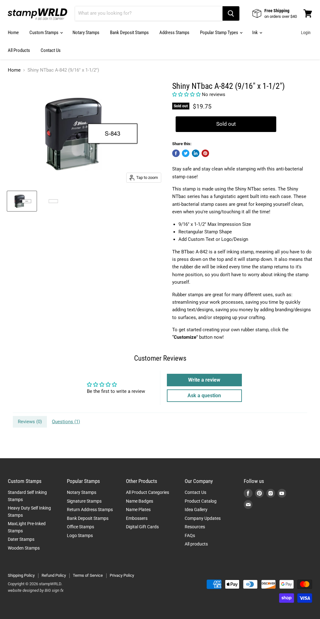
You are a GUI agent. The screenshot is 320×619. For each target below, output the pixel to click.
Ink (255, 32)
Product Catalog (201, 501)
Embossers (137, 518)
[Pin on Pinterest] (205, 153)
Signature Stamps (84, 501)
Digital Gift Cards (142, 526)
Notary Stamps (85, 32)
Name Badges (139, 501)
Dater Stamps (21, 539)
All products (196, 543)
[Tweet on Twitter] (185, 153)
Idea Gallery (196, 509)
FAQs (190, 535)
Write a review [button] (204, 380)
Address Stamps (174, 32)
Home (13, 32)
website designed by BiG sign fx (35, 590)
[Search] (230, 13)
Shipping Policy (21, 575)
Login (306, 32)
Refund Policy (54, 575)
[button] (187, 94)
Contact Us (51, 50)
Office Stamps (80, 526)
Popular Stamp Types (219, 32)
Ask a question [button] (204, 395)
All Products (19, 50)
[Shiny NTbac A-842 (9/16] (22, 201)
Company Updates (203, 518)
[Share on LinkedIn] (195, 153)
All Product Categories (147, 492)
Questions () (66, 421)
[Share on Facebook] (176, 153)
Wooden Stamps (24, 548)
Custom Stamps (44, 32)
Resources (195, 526)
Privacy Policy (122, 575)
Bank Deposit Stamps (129, 32)
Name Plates (138, 509)
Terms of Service (88, 575)
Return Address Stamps (90, 509)
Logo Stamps (80, 535)
